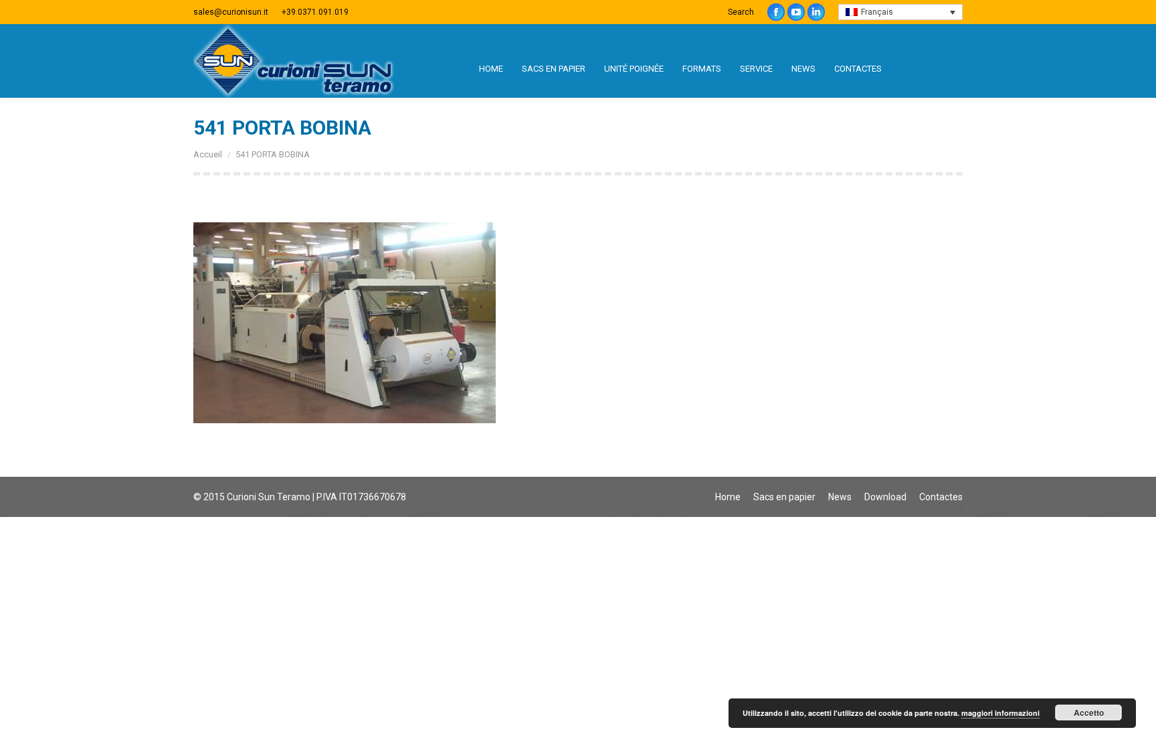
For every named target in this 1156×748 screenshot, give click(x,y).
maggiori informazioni (1000, 713)
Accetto (1089, 712)
